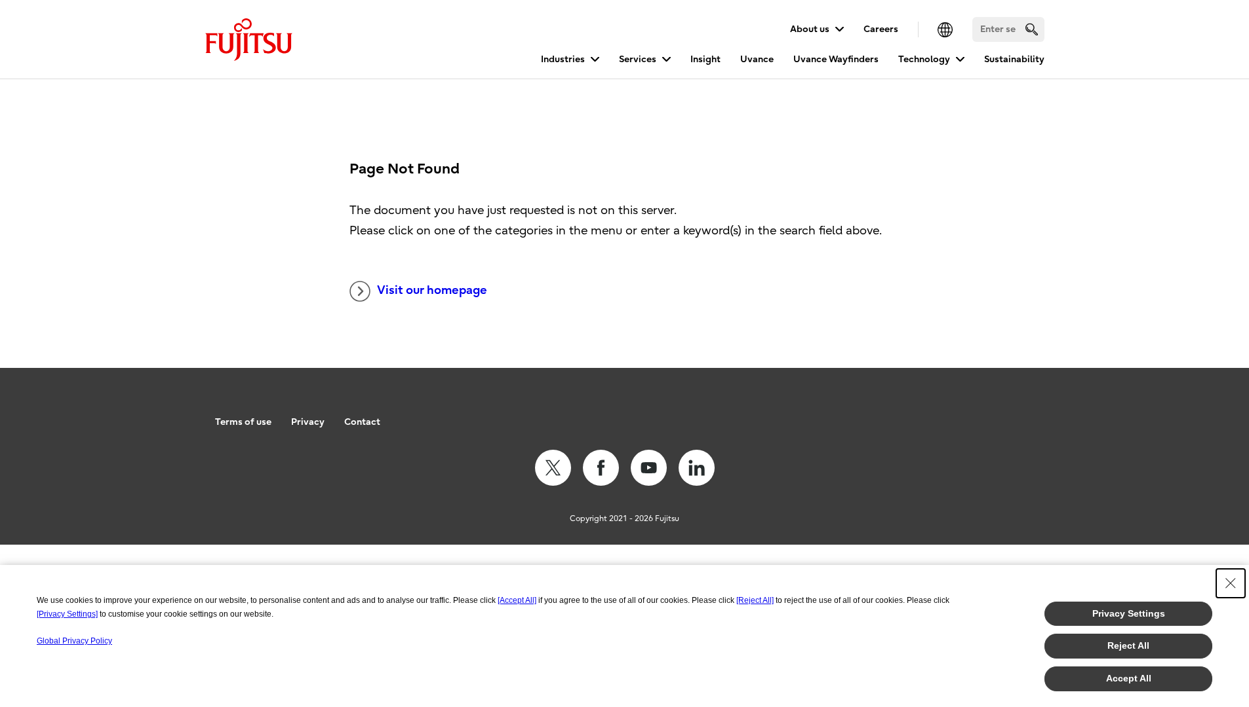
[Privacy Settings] (67, 614)
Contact (362, 421)
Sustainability (1014, 59)
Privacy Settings (1128, 613)
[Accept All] (517, 600)
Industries (563, 59)
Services (637, 59)
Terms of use (243, 421)
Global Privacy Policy (74, 640)
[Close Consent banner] (1230, 583)
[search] (1031, 29)
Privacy (308, 421)
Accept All (1128, 678)
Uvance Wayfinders (836, 59)
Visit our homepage (432, 290)
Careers (880, 29)
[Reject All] (755, 600)
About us (809, 29)
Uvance (757, 59)
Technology (924, 59)
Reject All (1128, 645)
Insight (705, 59)
